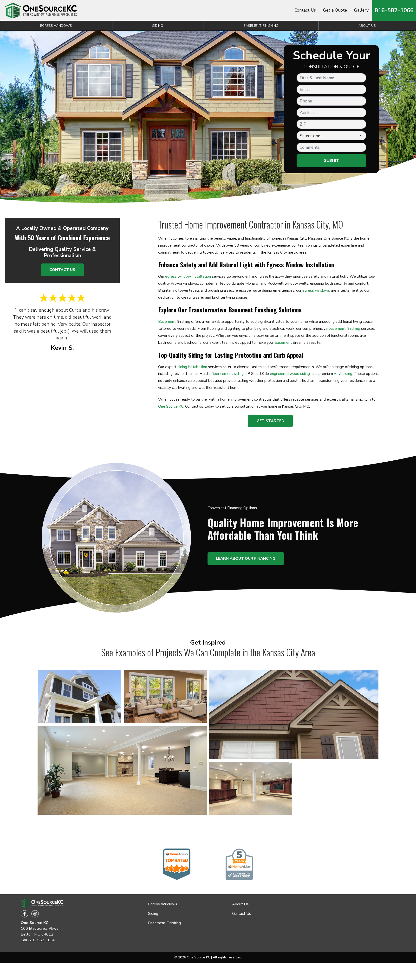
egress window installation (188, 276)
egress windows (316, 290)
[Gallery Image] (79, 696)
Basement (167, 321)
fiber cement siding (228, 373)
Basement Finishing (260, 25)
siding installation (192, 367)
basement (283, 342)
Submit (331, 160)
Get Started (270, 421)
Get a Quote (335, 10)
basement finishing (344, 328)
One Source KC (170, 406)
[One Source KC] (41, 10)
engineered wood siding (290, 373)
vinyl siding (343, 373)
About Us (240, 904)
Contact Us (305, 10)
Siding (157, 25)
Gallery (361, 10)
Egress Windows (56, 25)
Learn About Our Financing (245, 558)
